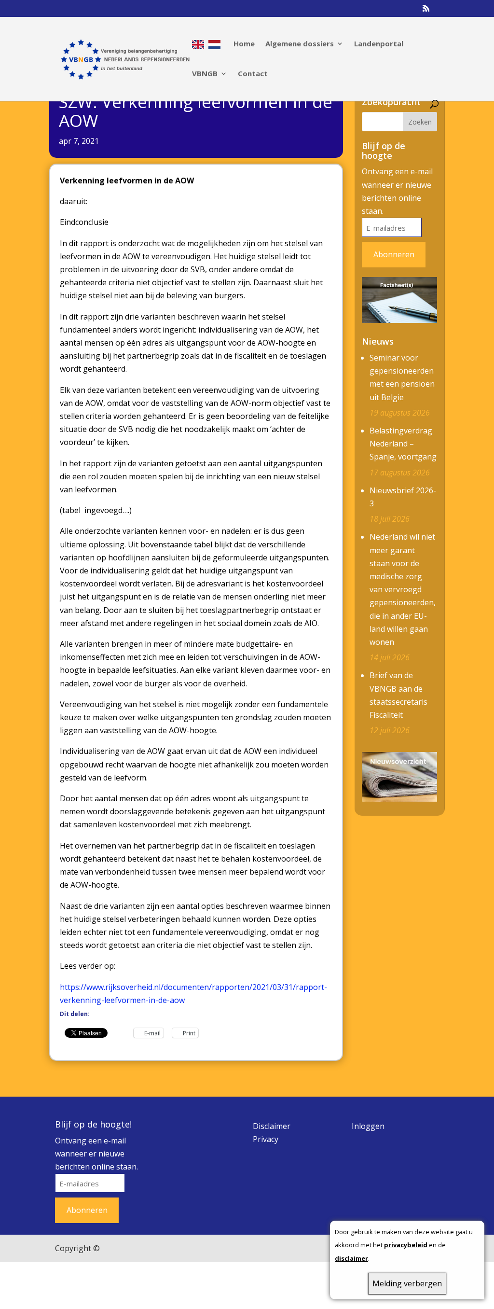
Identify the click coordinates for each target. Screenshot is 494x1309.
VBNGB (205, 74)
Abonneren (393, 254)
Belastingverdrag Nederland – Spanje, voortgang (403, 443)
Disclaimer (271, 1126)
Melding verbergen (407, 1283)
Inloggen (368, 1126)
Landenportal (378, 44)
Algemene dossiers (299, 44)
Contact (253, 74)
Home (244, 44)
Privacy (265, 1139)
